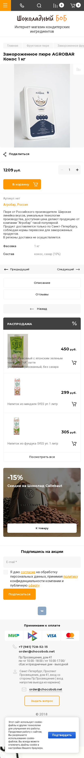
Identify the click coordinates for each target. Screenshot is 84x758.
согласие (28, 572)
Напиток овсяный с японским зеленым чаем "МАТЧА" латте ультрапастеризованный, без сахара (35, 362)
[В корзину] (74, 362)
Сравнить (78, 69)
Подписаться (19, 594)
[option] (42, 106)
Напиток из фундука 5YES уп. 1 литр (33, 443)
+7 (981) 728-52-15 (33, 647)
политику (70, 576)
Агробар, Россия (15, 205)
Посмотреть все (42, 457)
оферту (34, 585)
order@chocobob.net (37, 651)
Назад (42, 309)
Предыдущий (19, 269)
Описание (42, 283)
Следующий (65, 269)
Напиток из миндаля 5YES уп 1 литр (33, 404)
